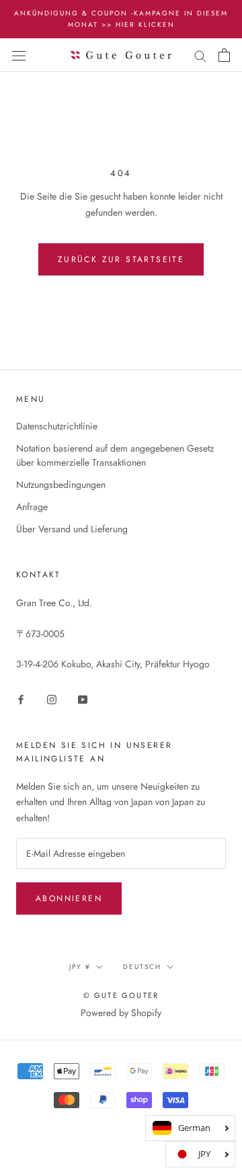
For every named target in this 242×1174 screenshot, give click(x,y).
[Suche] (200, 54)
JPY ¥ (80, 967)
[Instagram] (51, 699)
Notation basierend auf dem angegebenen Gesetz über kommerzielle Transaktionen (115, 455)
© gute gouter (121, 995)
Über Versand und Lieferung (72, 529)
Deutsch (142, 967)
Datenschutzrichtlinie (56, 426)
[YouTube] (82, 699)
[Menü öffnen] (19, 55)
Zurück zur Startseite (121, 259)
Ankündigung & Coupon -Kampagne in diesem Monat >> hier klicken (121, 19)
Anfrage (32, 506)
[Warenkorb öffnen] (224, 55)
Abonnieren (69, 898)
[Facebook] (21, 699)
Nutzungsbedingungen (61, 484)
